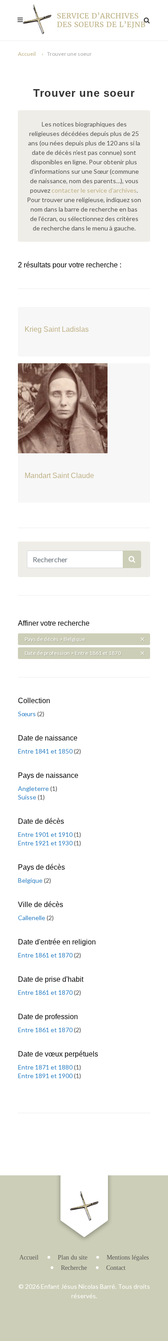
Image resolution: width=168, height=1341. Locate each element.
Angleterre (34, 788)
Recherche (74, 1267)
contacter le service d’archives (94, 190)
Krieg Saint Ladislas (57, 329)
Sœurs (27, 714)
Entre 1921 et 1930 (46, 843)
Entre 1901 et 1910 (46, 834)
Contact (115, 1267)
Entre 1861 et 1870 (46, 955)
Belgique (31, 880)
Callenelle (32, 917)
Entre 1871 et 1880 (46, 1067)
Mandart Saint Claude (59, 475)
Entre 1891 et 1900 (46, 1075)
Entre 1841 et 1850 (46, 751)
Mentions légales (128, 1257)
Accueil (27, 53)
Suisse (28, 797)
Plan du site (72, 1257)
